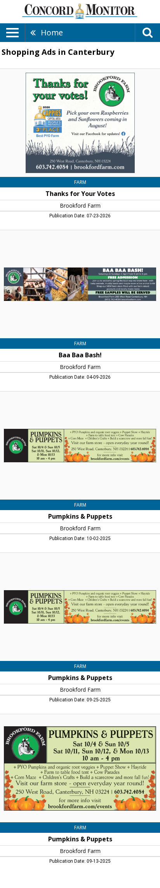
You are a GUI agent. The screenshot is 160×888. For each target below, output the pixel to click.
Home (52, 32)
